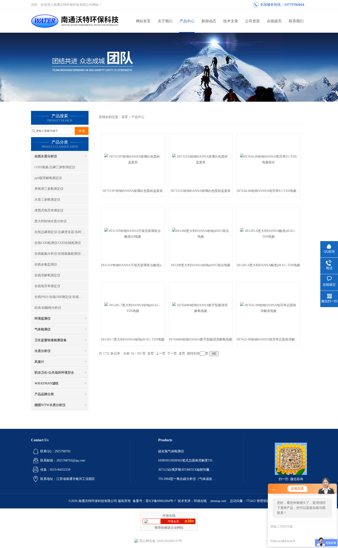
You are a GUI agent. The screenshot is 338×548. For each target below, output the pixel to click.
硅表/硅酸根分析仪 (47, 307)
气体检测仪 (42, 329)
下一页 (172, 353)
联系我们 (296, 21)
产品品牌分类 (44, 394)
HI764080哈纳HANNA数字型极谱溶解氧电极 (200, 339)
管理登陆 (263, 501)
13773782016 (294, 4)
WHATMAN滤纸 (46, 383)
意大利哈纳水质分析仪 (50, 221)
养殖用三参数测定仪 (48, 188)
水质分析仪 (42, 351)
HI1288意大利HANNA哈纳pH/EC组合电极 (200, 265)
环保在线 (200, 501)
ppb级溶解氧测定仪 (48, 178)
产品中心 (187, 21)
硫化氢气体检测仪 (171, 451)
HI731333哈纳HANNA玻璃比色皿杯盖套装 (201, 191)
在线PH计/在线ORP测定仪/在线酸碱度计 (61, 297)
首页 (124, 117)
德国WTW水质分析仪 (50, 405)
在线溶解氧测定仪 (47, 275)
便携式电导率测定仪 (48, 210)
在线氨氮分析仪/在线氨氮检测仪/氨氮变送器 (61, 253)
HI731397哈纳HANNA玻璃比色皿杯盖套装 (133, 191)
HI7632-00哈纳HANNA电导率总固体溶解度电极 (268, 339)
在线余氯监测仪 (45, 264)
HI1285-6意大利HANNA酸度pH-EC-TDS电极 (268, 265)
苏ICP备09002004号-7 (161, 501)
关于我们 (165, 21)
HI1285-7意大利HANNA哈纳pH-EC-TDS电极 (132, 339)
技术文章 (230, 21)
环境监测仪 (42, 318)
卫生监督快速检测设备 (50, 340)
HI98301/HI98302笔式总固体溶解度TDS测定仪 (187, 460)
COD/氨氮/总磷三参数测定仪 (54, 167)
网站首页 (143, 21)
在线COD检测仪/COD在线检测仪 (57, 243)
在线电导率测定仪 (47, 286)
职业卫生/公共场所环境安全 (54, 372)
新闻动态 (208, 21)
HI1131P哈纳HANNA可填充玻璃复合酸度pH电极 (132, 265)
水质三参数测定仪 (47, 199)
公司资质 (252, 21)
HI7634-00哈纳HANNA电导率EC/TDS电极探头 (268, 191)
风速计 (39, 361)
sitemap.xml (218, 501)
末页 (182, 353)
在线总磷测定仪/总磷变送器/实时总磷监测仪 (61, 232)
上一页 (160, 353)
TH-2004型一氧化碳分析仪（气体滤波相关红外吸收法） (187, 479)
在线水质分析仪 (45, 156)
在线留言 (274, 21)
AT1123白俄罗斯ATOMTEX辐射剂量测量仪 (187, 469)
